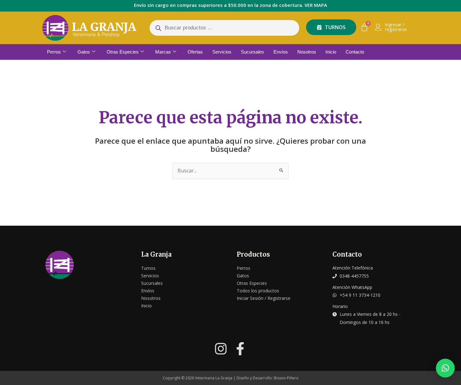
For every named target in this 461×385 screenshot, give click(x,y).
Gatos (83, 51)
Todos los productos (258, 291)
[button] (445, 368)
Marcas (163, 51)
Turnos (148, 268)
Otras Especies (123, 51)
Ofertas (195, 51)
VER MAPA (316, 5)
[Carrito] (364, 27)
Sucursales (252, 51)
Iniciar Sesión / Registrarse (263, 298)
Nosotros (306, 51)
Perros (54, 51)
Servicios (221, 51)
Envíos (280, 51)
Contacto (355, 51)
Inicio (331, 51)
